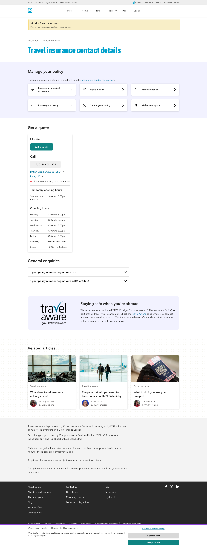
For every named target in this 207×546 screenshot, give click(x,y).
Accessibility (60, 523)
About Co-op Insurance (39, 492)
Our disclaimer (35, 512)
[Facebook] (166, 486)
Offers (138, 2)
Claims (158, 2)
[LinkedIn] (177, 486)
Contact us (167, 2)
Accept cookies (154, 542)
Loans (74, 2)
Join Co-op (148, 2)
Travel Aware (139, 313)
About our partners (37, 497)
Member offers (35, 507)
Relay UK (35, 176)
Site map (73, 523)
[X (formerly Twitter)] (171, 486)
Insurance (38, 2)
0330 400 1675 (47, 164)
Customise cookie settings (153, 528)
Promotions (86, 523)
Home (85, 10)
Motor (70, 10)
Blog (30, 502)
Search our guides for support (97, 79)
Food (30, 2)
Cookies (47, 523)
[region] (103, 535)
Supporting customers (131, 523)
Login (176, 2)
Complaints (72, 492)
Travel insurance (51, 40)
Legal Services (51, 2)
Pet (124, 10)
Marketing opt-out (75, 497)
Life (98, 10)
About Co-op (34, 487)
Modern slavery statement (106, 523)
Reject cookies (153, 535)
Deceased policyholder (77, 502)
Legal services (111, 497)
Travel (111, 10)
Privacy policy (34, 523)
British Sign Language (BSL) (45, 171)
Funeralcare (65, 2)
